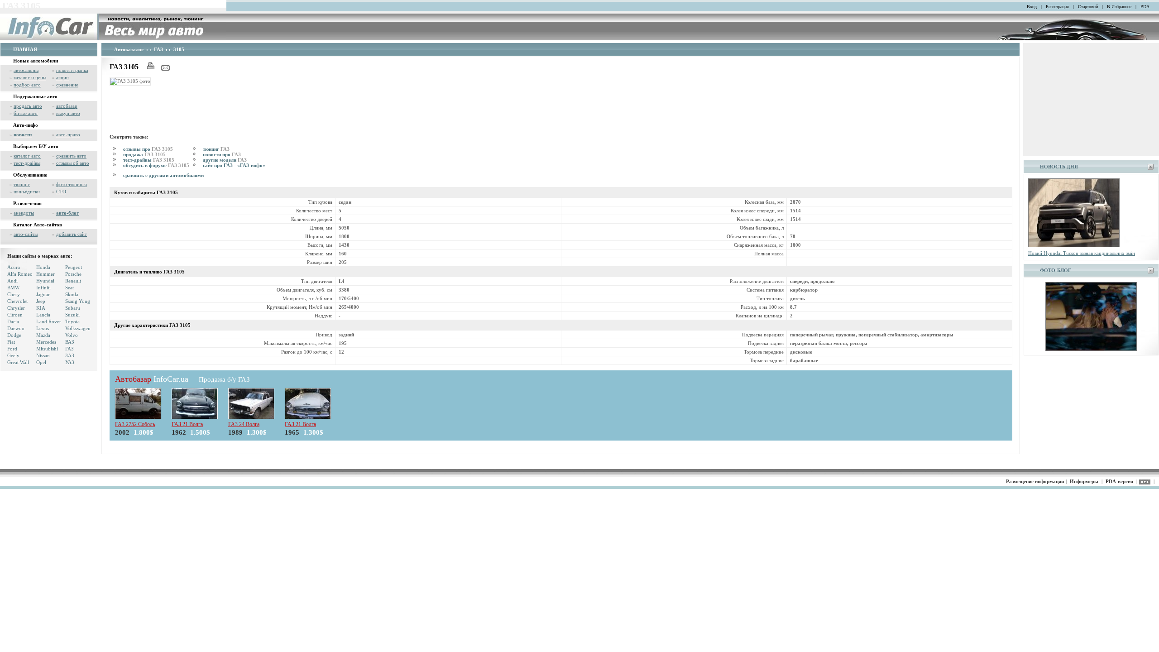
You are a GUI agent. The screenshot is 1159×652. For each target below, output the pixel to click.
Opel (41, 362)
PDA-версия (1119, 481)
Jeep (40, 301)
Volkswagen (78, 328)
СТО (61, 191)
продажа (144, 154)
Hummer (45, 274)
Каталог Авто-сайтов (37, 224)
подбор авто (27, 84)
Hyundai (45, 280)
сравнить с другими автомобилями (163, 175)
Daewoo (15, 328)
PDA (1144, 6)
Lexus (42, 328)
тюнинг (22, 184)
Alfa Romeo (20, 274)
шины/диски (27, 191)
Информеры (1084, 481)
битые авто (26, 113)
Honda (43, 267)
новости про (222, 154)
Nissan (43, 355)
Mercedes (46, 342)
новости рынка (72, 70)
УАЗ (69, 362)
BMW (13, 287)
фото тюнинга (71, 184)
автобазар (66, 106)
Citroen (15, 314)
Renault (73, 280)
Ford (12, 348)
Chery (13, 294)
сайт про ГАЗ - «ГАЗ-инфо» (234, 165)
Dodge (14, 335)
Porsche (73, 274)
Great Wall (18, 362)
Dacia (13, 321)
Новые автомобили (35, 60)
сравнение (67, 84)
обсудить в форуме (156, 165)
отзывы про (148, 149)
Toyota (72, 321)
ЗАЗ (69, 355)
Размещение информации (1035, 481)
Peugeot (73, 267)
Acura (13, 267)
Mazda (43, 335)
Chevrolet (17, 301)
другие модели (225, 160)
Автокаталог (129, 49)
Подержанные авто (35, 96)
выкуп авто (68, 113)
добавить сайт (71, 234)
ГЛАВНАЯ (25, 49)
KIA (40, 308)
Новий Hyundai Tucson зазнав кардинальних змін (1081, 253)
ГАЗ (69, 348)
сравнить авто (71, 155)
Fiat (11, 342)
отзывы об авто (72, 163)
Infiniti (43, 287)
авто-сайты (26, 234)
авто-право (68, 134)
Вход (1032, 6)
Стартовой (1088, 6)
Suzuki (72, 314)
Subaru (72, 308)
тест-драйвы (27, 163)
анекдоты (24, 213)
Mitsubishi (47, 348)
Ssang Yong (77, 301)
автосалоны (26, 70)
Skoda (71, 294)
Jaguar (43, 294)
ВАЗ (69, 342)
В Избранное (1119, 6)
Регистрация (1057, 6)
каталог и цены (30, 77)
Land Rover (48, 321)
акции (62, 77)
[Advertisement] (274, 108)
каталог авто (27, 155)
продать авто (28, 106)
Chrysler (16, 308)
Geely (13, 355)
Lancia (43, 314)
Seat (69, 287)
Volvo (71, 335)
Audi (12, 280)
